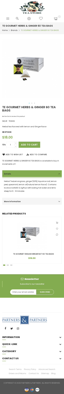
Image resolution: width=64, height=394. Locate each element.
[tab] (32, 173)
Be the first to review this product (13, 116)
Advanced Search (47, 369)
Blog (53, 373)
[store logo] (32, 7)
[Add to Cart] (57, 222)
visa (27, 389)
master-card (32, 389)
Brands (14, 30)
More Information (12, 201)
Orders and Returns (17, 373)
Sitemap (45, 373)
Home (5, 30)
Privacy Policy (30, 369)
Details (7, 174)
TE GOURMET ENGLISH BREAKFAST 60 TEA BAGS (33, 254)
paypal (37, 389)
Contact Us (34, 373)
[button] (29, 103)
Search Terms (15, 369)
